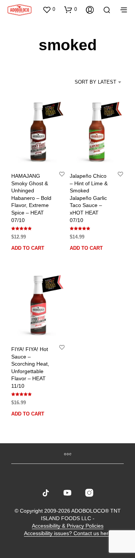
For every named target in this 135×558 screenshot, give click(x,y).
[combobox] (92, 82)
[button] (48, 9)
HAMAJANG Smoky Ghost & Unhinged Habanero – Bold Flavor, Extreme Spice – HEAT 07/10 (31, 198)
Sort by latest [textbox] (95, 82)
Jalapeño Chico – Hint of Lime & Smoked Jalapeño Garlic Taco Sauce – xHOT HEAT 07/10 (89, 198)
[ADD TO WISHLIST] (61, 174)
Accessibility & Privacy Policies (68, 526)
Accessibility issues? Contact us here (67, 533)
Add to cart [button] (27, 248)
